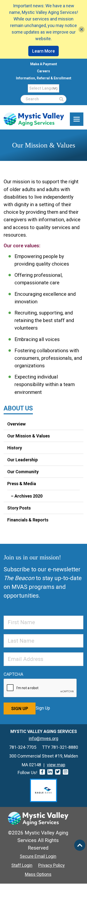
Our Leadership (22, 459)
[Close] (82, 29)
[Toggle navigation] (76, 119)
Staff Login (21, 865)
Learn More (43, 51)
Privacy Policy (51, 865)
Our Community (23, 471)
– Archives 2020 (27, 496)
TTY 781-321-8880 (60, 747)
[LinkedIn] (50, 772)
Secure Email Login (38, 856)
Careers (43, 71)
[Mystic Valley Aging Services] (34, 119)
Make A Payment (43, 64)
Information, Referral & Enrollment (43, 78)
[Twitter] (57, 772)
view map (56, 764)
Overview (16, 423)
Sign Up (19, 708)
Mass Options (38, 874)
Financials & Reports (27, 519)
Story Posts (19, 507)
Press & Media (21, 483)
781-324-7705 (22, 747)
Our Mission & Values (28, 435)
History (14, 447)
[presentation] (40, 688)
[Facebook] (42, 772)
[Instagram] (65, 772)
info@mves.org (43, 738)
